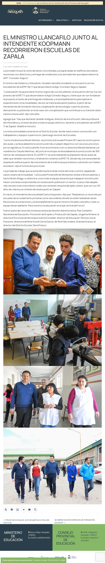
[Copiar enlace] (35, 509)
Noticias (76, 20)
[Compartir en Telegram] (23, 509)
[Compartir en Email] (29, 509)
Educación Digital (94, 20)
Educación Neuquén (28, 10)
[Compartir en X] (5, 509)
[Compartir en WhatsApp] (17, 509)
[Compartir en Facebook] (11, 509)
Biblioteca (62, 20)
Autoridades (45, 20)
